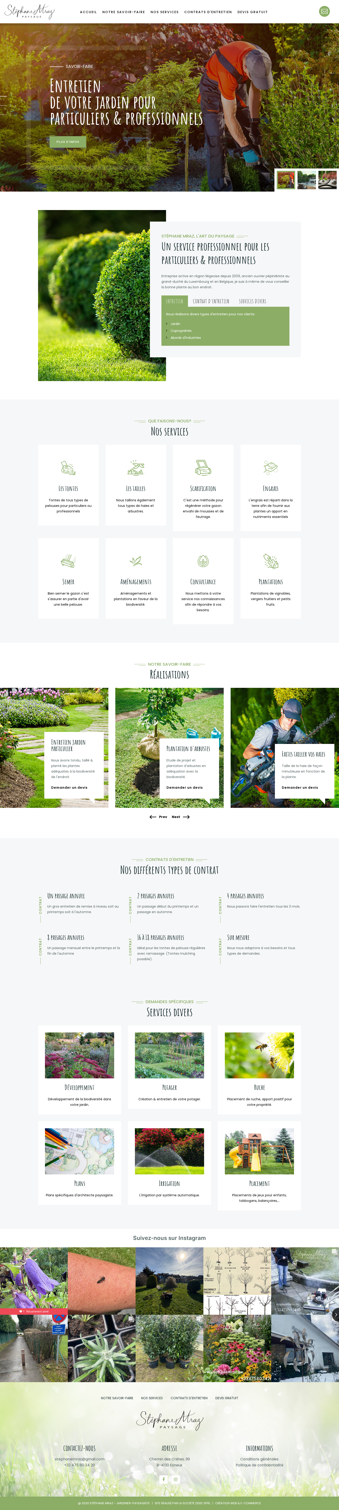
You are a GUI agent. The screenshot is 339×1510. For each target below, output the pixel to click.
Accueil (88, 12)
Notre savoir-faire (123, 12)
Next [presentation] (176, 817)
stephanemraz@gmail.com (79, 1459)
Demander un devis (69, 787)
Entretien (174, 301)
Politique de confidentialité (259, 1465)
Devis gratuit (253, 12)
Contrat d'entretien (211, 301)
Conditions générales (259, 1459)
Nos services (165, 12)
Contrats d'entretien (208, 12)
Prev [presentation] (162, 817)
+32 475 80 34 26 (79, 1465)
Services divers (252, 301)
